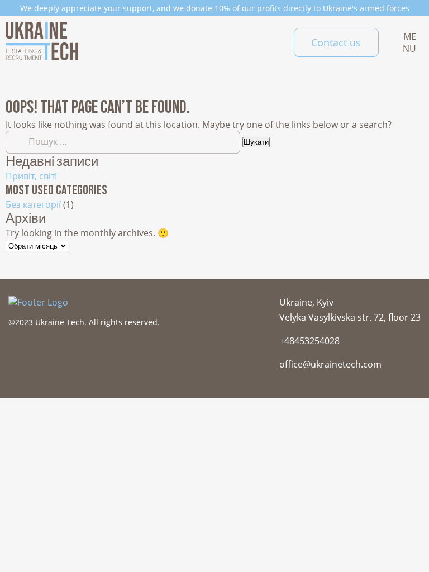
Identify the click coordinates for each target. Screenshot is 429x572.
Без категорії (33, 204)
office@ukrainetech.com (330, 364)
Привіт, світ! (31, 176)
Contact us (336, 42)
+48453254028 (309, 341)
